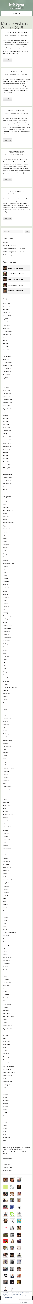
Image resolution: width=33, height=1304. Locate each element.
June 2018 (5, 322)
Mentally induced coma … (10, 245)
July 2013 (5, 489)
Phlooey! (5, 242)
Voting (5, 1112)
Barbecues (6, 544)
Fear (4, 706)
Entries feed (6, 1164)
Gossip (5, 749)
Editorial (5, 678)
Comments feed (7, 1167)
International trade (8, 814)
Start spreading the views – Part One (13, 255)
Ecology (5, 672)
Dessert (5, 659)
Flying (4, 712)
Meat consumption (8, 852)
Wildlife (5, 1125)
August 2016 (6, 375)
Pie (4, 948)
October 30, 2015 (14, 35)
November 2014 (7, 440)
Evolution (5, 696)
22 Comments (25, 74)
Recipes (5, 991)
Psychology (6, 979)
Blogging (5, 560)
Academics (6, 507)
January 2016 (6, 396)
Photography (6, 945)
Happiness (6, 762)
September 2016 (7, 371)
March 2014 (6, 465)
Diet (4, 662)
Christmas (6, 603)
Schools (5, 1019)
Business (5, 566)
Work (4, 1131)
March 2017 (6, 353)
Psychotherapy (7, 982)
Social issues (6, 1041)
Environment (6, 693)
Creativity (5, 647)
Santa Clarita (6, 1013)
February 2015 (7, 430)
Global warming (7, 740)
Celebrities (6, 585)
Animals (5, 532)
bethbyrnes (11, 268)
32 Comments (24, 113)
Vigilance (5, 1103)
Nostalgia (5, 904)
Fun (4, 727)
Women (5, 1128)
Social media (6, 1044)
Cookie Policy (8, 1297)
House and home (8, 790)
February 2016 (7, 393)
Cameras (5, 578)
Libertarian (6, 821)
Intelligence (6, 811)
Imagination (6, 805)
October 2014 (7, 443)
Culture (5, 650)
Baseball (5, 547)
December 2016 (7, 362)
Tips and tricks (7, 1069)
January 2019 (6, 312)
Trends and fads (7, 1081)
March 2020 (6, 303)
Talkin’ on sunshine (16, 191)
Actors (5, 513)
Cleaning (5, 613)
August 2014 (6, 449)
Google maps (7, 746)
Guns (4, 759)
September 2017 (7, 334)
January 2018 (6, 328)
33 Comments (24, 194)
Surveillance (6, 1054)
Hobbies (5, 774)
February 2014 (7, 468)
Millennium (6, 870)
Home (5, 783)
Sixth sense (6, 1032)
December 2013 (7, 474)
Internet (5, 818)
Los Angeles (6, 839)
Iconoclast (6, 802)
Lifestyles (5, 830)
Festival (5, 709)
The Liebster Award (8, 1066)
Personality (6, 936)
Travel (5, 1078)
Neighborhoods (7, 883)
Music (4, 876)
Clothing (5, 619)
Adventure (6, 516)
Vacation (5, 1091)
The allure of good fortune (16, 32)
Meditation (6, 858)
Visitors (5, 1109)
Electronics (6, 690)
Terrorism (6, 1060)
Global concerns (7, 737)
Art (4, 535)
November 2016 (7, 365)
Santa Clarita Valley (8, 1016)
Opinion (5, 914)
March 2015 (6, 427)
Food (4, 715)
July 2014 (5, 452)
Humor (5, 799)
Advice (5, 519)
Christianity (6, 600)
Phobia (5, 942)
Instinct (5, 808)
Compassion (6, 631)
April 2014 (6, 461)
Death (5, 653)
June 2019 (5, 309)
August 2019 (6, 306)
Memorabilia (6, 861)
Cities (4, 610)
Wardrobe (6, 1116)
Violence (5, 1106)
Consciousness (7, 637)
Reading (5, 988)
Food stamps (7, 718)
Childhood (6, 588)
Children (5, 591)
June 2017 (5, 343)
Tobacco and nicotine (9, 1072)
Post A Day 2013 (7, 957)
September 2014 (7, 446)
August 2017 (6, 337)
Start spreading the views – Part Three (14, 248)
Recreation (6, 994)
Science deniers (7, 1025)
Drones (5, 668)
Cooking (5, 644)
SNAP (4, 1038)
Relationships (6, 1001)
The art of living (7, 1063)
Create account (7, 1158)
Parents (5, 920)
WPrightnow (6, 1137)
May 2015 (5, 421)
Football (5, 721)
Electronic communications (10, 687)
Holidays (5, 777)
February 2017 (7, 356)
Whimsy (5, 1122)
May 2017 (5, 347)
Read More (7, 60)
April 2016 (6, 387)
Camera (5, 575)
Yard (4, 1140)
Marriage (5, 845)
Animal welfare (7, 529)
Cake (4, 569)
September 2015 (7, 409)
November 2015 (7, 402)
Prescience (6, 973)
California (5, 572)
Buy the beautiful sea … (16, 110)
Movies (5, 873)
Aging (4, 526)
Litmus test (6, 833)
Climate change (7, 616)
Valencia (5, 1094)
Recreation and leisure (9, 998)
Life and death (7, 827)
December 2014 (7, 437)
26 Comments (25, 35)
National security (7, 880)
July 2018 (5, 319)
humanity (5, 796)
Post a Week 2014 (8, 963)
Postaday (5, 967)
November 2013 (7, 477)
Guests (5, 755)
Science (5, 1022)
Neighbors (6, 886)
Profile (5, 976)
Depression (6, 656)
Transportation (7, 1075)
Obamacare (6, 911)
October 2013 (7, 480)
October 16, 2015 (14, 113)
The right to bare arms (16, 151)
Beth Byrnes (16, 4)
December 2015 (7, 399)
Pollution (5, 954)
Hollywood (6, 780)
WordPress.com (7, 1170)
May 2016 (5, 384)
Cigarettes (6, 606)
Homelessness (7, 786)
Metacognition (7, 867)
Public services (7, 985)
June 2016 (5, 381)
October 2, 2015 (15, 194)
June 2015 (5, 418)
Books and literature (8, 563)
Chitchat (5, 594)
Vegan (5, 1097)
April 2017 (6, 350)
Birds (4, 557)
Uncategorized (7, 1085)
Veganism (6, 1100)
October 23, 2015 (14, 74)
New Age (5, 889)
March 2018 (6, 325)
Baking (5, 541)
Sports (5, 1050)
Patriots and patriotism (9, 932)
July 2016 (5, 378)
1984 (4, 504)
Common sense (7, 625)
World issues (6, 1134)
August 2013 (6, 486)
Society (5, 1047)
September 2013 (7, 483)
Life (4, 824)
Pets (4, 939)
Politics (5, 951)
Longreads (6, 836)
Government (6, 752)
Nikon (4, 901)
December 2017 (7, 331)
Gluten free (6, 743)
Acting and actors (8, 510)
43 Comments (24, 155)
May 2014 (5, 458)
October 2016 (7, 368)
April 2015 (6, 424)
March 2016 (6, 390)
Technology (6, 1057)
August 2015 (6, 412)
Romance (5, 1007)
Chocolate (6, 597)
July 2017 (5, 340)
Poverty (5, 970)
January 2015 (6, 433)
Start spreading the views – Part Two (13, 252)
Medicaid (5, 855)
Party (4, 926)
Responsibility (7, 1004)
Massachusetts (7, 849)
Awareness (6, 538)
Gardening (6, 734)
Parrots (5, 923)
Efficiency (5, 684)
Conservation (6, 641)
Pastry (5, 929)
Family (5, 699)
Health (5, 765)
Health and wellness (8, 768)
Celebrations (6, 581)
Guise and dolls (16, 71)
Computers (6, 634)
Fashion (5, 703)
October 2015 (7, 406)
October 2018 (7, 316)
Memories (6, 864)
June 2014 (5, 455)
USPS (4, 1088)
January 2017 (6, 359)
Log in (5, 1161)
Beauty (5, 554)
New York (5, 895)
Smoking (5, 1035)
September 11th (7, 1029)
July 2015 (5, 415)
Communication (7, 628)
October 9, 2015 (15, 155)
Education (6, 681)
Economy (5, 675)
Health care (6, 771)
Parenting (5, 917)
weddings (5, 1119)
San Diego (6, 1010)
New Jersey (6, 892)
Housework (6, 793)
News (4, 898)
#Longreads (6, 501)
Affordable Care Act (8, 523)
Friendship (6, 724)
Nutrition (5, 908)
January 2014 (6, 471)
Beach (5, 550)
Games (5, 731)
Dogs (4, 665)
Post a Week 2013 (8, 960)
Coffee (5, 622)
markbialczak (12, 274)
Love (4, 842)
